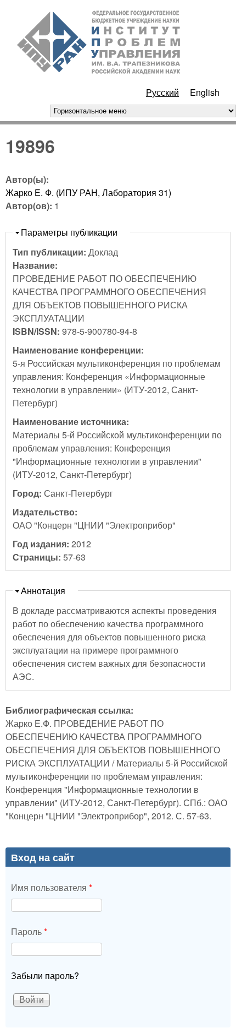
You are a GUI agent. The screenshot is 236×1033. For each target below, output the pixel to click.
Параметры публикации (69, 232)
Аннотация (43, 590)
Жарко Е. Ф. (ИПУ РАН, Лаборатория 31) (88, 192)
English (205, 92)
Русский (162, 92)
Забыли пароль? (45, 975)
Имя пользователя (51, 887)
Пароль (29, 931)
